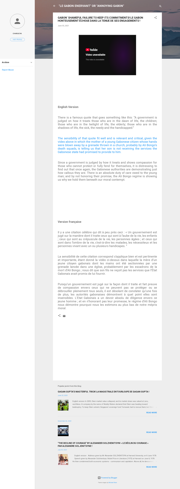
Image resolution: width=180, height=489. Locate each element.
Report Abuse (8, 70)
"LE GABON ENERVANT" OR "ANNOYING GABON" (91, 6)
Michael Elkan (113, 482)
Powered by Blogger (109, 478)
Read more (151, 413)
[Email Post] (64, 317)
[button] (155, 18)
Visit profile (17, 39)
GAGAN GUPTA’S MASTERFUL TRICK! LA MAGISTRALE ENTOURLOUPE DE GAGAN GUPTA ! (103, 391)
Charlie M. (17, 33)
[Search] (160, 6)
